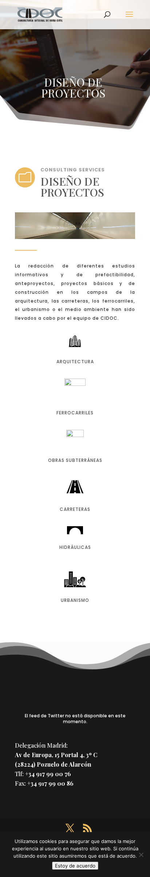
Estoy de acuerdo (75, 866)
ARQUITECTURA (75, 361)
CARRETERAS (75, 509)
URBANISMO (75, 600)
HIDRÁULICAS (75, 547)
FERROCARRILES (75, 413)
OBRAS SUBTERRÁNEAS (75, 460)
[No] (141, 854)
